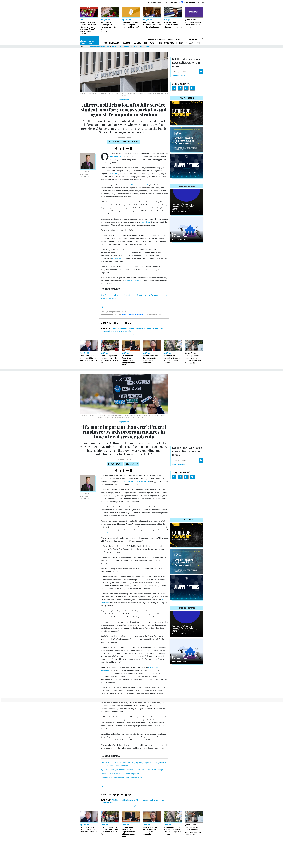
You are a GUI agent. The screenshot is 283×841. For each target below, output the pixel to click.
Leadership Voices (196, 43)
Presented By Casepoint (180, 212)
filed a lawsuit (115, 156)
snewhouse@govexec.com (132, 314)
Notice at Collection (154, 2)
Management (114, 43)
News (104, 43)
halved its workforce (133, 281)
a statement (123, 214)
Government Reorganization (98, 46)
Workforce (169, 43)
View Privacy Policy (178, 76)
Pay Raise (126, 46)
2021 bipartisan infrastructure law (136, 481)
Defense (137, 43)
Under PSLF (113, 173)
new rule (107, 185)
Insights (183, 43)
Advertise (193, 39)
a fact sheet (145, 222)
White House (116, 46)
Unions (147, 46)
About (170, 39)
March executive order (140, 185)
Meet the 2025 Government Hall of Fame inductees (121, 778)
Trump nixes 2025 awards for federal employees (120, 773)
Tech (145, 43)
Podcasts (152, 39)
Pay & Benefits (156, 43)
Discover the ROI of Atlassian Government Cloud (184, 235)
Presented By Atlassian (180, 239)
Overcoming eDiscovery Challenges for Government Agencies (183, 206)
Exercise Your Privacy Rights (195, 2)
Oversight (127, 43)
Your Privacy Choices (171, 2)
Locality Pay (137, 46)
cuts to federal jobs (111, 533)
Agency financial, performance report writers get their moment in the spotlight (132, 769)
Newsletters (181, 39)
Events (162, 39)
